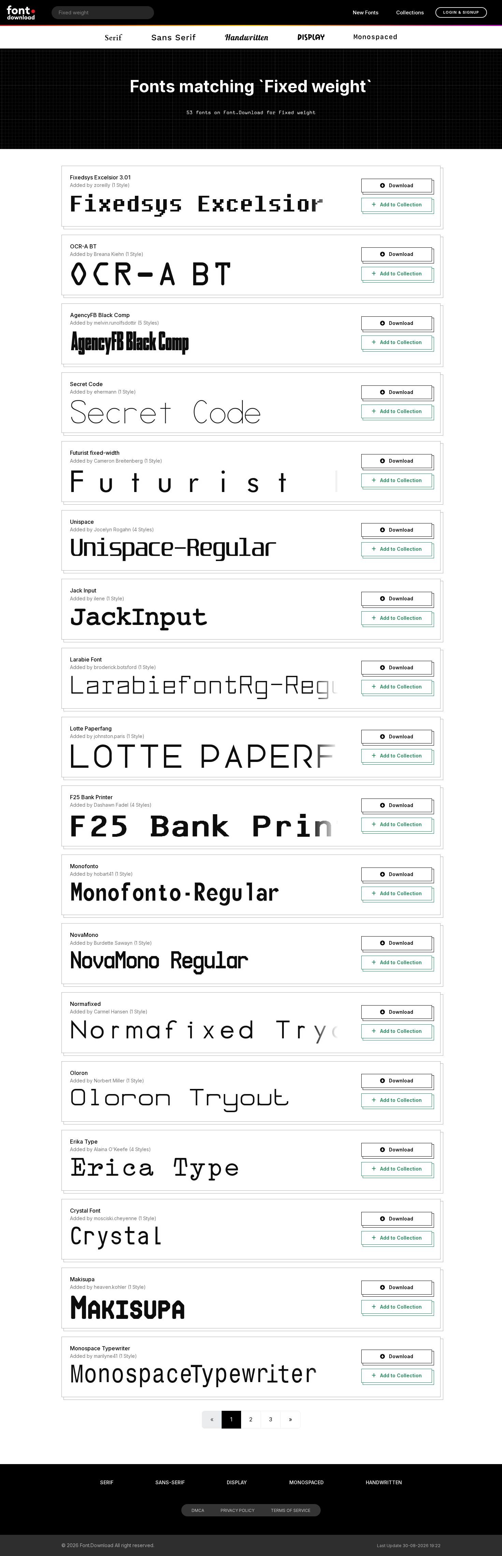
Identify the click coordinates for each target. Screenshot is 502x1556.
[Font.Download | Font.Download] (21, 12)
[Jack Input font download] (204, 618)
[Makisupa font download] (204, 1307)
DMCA (198, 1510)
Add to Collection (400, 204)
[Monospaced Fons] (375, 37)
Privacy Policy (237, 1510)
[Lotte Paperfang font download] (204, 756)
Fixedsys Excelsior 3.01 (100, 177)
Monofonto (84, 866)
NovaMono (84, 934)
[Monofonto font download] (204, 893)
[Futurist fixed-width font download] (204, 480)
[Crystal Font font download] (204, 1238)
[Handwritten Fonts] (247, 37)
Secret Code (86, 384)
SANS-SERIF (170, 1482)
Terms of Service (290, 1510)
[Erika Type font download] (204, 1169)
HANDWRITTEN (384, 1482)
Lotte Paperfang (91, 728)
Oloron (79, 1072)
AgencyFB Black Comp (100, 315)
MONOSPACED (306, 1482)
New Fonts (365, 12)
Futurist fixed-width (95, 452)
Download (400, 185)
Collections (410, 12)
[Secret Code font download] (204, 411)
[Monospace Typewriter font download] (204, 1376)
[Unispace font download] (204, 549)
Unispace (82, 521)
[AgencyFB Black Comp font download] (204, 343)
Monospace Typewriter (100, 1348)
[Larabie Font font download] (204, 687)
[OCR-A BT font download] (204, 274)
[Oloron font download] (204, 1100)
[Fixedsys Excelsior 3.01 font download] (204, 205)
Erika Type (84, 1141)
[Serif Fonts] (114, 37)
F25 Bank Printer (91, 797)
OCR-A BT (83, 246)
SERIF (106, 1482)
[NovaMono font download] (204, 962)
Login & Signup (461, 12)
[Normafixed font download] (204, 1032)
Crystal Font (85, 1210)
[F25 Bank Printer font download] (204, 825)
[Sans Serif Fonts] (173, 37)
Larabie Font (86, 659)
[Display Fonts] (311, 37)
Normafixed (85, 1003)
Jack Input (83, 590)
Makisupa (82, 1279)
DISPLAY (237, 1482)
